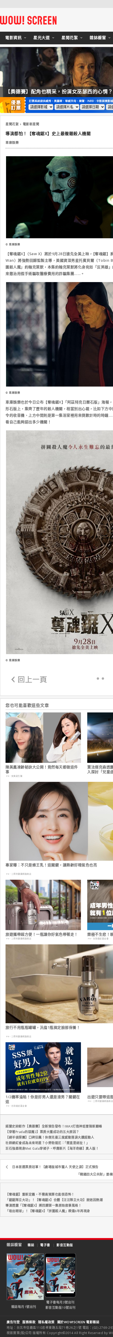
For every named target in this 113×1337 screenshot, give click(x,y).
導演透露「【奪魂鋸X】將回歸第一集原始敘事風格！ (43, 1205)
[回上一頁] (29, 680)
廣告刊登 (13, 1322)
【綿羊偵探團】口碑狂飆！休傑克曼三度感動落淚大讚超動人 (50, 1137)
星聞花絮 (69, 37)
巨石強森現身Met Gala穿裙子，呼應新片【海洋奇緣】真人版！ (52, 1148)
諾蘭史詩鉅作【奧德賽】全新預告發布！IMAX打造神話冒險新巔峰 (54, 1126)
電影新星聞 (31, 124)
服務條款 (28, 1322)
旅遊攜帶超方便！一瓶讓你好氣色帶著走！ (42, 934)
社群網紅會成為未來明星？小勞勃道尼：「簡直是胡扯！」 (47, 1143)
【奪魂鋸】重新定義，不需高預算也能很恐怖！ (40, 1194)
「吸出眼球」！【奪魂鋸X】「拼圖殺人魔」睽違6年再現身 (48, 1211)
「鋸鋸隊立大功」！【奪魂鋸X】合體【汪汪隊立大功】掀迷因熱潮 (54, 1200)
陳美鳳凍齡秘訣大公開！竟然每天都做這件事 (42, 769)
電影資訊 (13, 37)
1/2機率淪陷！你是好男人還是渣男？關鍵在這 (43, 1099)
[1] (103, 678)
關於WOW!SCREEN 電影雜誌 (78, 1322)
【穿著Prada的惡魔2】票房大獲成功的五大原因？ (42, 1132)
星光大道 (41, 37)
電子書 (45, 1245)
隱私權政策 (46, 1322)
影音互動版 (64, 1245)
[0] (98, 678)
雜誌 (31, 1245)
